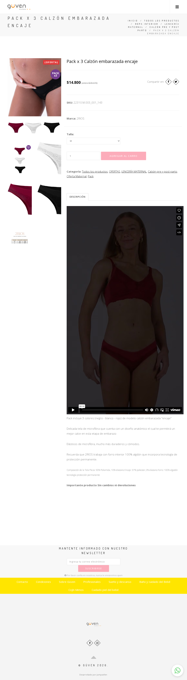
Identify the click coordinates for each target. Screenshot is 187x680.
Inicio (133, 20)
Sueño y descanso (120, 582)
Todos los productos (161, 20)
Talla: (70, 134)
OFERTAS (114, 171)
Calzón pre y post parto (162, 171)
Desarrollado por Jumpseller (93, 674)
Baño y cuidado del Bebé (154, 582)
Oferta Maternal (77, 176)
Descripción (77, 196)
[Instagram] (97, 643)
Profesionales (92, 582)
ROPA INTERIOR (146, 24)
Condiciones (43, 582)
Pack (91, 176)
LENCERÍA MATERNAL (134, 171)
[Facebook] (168, 81)
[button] (177, 670)
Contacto (22, 582)
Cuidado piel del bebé (105, 590)
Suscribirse (93, 568)
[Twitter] (176, 81)
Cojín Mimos (76, 590)
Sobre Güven (67, 582)
